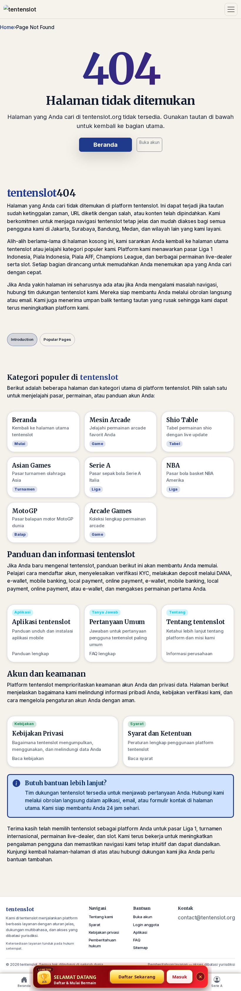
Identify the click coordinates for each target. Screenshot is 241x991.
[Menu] (231, 9)
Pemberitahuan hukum (102, 943)
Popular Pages (57, 339)
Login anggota (146, 924)
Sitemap (140, 947)
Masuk (179, 977)
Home (7, 27)
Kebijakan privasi (104, 932)
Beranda (105, 144)
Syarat (94, 924)
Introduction (22, 339)
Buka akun (149, 142)
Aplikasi (140, 932)
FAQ (136, 940)
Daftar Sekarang (137, 977)
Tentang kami (101, 916)
